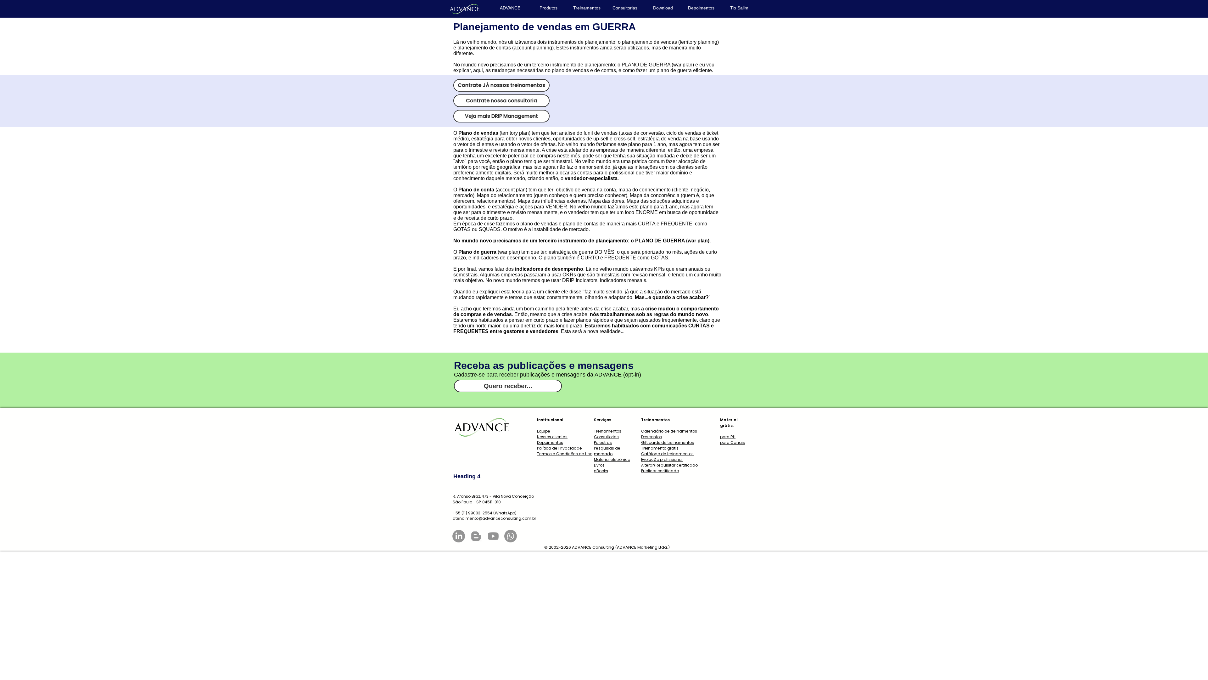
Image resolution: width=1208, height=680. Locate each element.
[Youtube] (493, 536)
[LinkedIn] (458, 536)
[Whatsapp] (510, 536)
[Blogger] (476, 536)
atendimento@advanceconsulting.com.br (494, 518)
